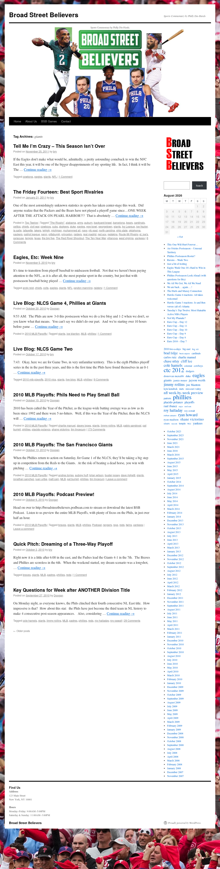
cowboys (28, 176)
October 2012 (174, 563)
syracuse (18, 238)
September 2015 (175, 458)
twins (129, 525)
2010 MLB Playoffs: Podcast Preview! (53, 494)
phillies (92, 333)
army (80, 222)
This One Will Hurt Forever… (182, 244)
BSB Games (49, 121)
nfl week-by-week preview (183, 393)
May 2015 (172, 470)
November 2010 (175, 644)
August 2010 (173, 656)
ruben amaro (170, 415)
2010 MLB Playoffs (36, 333)
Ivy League (128, 226)
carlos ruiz (170, 357)
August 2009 (173, 702)
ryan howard (187, 415)
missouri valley (193, 388)
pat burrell (73, 479)
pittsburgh (54, 234)
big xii (195, 349)
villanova (112, 238)
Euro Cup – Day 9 (176, 333)
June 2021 (172, 443)
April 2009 (172, 718)
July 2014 (172, 493)
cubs (55, 226)
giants (47, 176)
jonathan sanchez (23, 479)
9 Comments (101, 379)
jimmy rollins (108, 425)
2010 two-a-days (172, 349)
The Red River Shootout (70, 238)
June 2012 (172, 578)
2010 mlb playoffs (33, 379)
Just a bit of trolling (177, 263)
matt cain (54, 479)
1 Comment (65, 176)
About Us (31, 121)
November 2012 (175, 559)
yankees (140, 238)
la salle (17, 230)
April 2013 (172, 543)
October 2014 (174, 481)
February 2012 (174, 590)
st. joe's (143, 234)
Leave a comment (116, 479)
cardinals (139, 222)
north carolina (107, 230)
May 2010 (172, 667)
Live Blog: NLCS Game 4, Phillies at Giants (59, 303)
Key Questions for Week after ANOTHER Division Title (71, 590)
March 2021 (173, 446)
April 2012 (172, 582)
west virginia (126, 238)
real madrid (89, 234)
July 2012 (172, 574)
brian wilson (96, 475)
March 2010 (173, 675)
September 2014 (175, 485)
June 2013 (172, 539)
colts (46, 288)
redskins (113, 234)
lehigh (46, 230)
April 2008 (172, 756)
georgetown (105, 226)
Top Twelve (31, 222)
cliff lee (186, 361)
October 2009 (174, 694)
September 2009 (175, 698)
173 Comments (96, 429)
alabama (71, 222)
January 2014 (174, 516)
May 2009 (172, 714)
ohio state (122, 230)
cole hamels (30, 620)
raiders (78, 234)
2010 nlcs (50, 379)
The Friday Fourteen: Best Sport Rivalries (58, 191)
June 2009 (172, 710)
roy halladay (102, 620)
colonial (188, 365)
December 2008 (175, 733)
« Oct (180, 236)
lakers (37, 230)
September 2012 (175, 567)
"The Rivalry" (56, 222)
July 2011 (172, 613)
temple (29, 238)
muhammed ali (72, 230)
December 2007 (175, 772)
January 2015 (174, 477)
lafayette (28, 230)
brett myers (184, 353)
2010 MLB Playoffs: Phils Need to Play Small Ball (66, 394)
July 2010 (172, 659)
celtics (17, 226)
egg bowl (91, 226)
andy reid (28, 288)
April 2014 (172, 505)
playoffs (189, 402)
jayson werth (197, 380)
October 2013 (174, 528)
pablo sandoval (132, 425)
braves (62, 525)
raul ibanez (170, 406)
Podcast (97, 525)
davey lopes (84, 425)
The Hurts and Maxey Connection (184, 291)
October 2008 (174, 741)
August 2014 (173, 489)
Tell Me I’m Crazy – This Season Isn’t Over (59, 146)
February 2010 (174, 679)
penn (44, 234)
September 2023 (175, 435)
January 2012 (174, 594)
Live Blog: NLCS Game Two (43, 348)
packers (18, 234)
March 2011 (173, 628)
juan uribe (41, 479)
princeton (66, 234)
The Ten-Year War (95, 238)
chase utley (171, 361)
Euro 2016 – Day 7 (177, 341)
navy (84, 230)
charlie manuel (67, 425)
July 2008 (172, 752)
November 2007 (175, 776)
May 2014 (172, 501)
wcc (189, 423)
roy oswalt (116, 620)
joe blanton (73, 333)
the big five (48, 238)
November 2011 (175, 601)
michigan (56, 230)
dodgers (64, 226)
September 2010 (175, 652)
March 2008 (173, 760)
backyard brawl (103, 222)
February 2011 (174, 632)
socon (174, 423)
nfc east (93, 230)
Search (199, 185)
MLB (83, 333)
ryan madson (171, 419)
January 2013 (174, 551)
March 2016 (173, 454)
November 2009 (175, 690)
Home (17, 121)
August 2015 (173, 462)
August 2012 (173, 570)
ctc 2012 (174, 370)
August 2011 (173, 609)
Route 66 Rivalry (128, 234)
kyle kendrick (170, 388)
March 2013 (173, 547)
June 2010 (172, 663)
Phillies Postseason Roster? (181, 256)
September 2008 (175, 745)
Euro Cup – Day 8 (176, 337)
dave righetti (128, 475)
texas (37, 238)
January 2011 (174, 636)
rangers (107, 525)
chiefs (25, 226)
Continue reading (38, 169)
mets (181, 388)
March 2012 (173, 586)
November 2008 (175, 737)
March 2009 (173, 721)
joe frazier (142, 226)
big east (186, 349)
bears (129, 222)
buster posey (112, 475)
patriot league (32, 234)
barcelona (119, 222)
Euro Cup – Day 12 (177, 322)
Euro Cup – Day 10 (177, 329)
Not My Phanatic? (176, 318)
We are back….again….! (179, 287)
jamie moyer (180, 380)
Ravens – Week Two (177, 260)
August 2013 (173, 532)
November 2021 (175, 439)
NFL (54, 176)
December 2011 (175, 597)
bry (55, 151)
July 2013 (172, 536)
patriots (167, 398)
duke (73, 226)
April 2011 (172, 625)
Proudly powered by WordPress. (184, 822)
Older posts (21, 631)
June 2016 (172, 450)
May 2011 (172, 621)
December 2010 (175, 640)
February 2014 (174, 512)
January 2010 (174, 683)
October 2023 (174, 431)
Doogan (55, 308)
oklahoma (135, 230)
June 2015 (172, 466)
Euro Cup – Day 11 (177, 325)
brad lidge (171, 353)
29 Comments (132, 620)
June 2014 (172, 497)
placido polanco (41, 429)
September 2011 (175, 605)
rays (115, 525)
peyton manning (83, 288)
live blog (71, 379)
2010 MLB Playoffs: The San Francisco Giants (63, 444)
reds (122, 525)
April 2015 (172, 474)
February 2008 (174, 764)
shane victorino (61, 429)
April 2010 (172, 671)
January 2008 (174, 768)
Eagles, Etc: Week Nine (38, 257)
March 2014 (173, 508)
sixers (167, 423)
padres (51, 574)
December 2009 (175, 687)
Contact (66, 121)
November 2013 (175, 524)
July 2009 (172, 706)
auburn (88, 222)
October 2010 (174, 648)
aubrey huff (81, 475)
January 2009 (174, 729)
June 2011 (172, 617)
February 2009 (174, 725)
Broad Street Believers (43, 14)
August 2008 (173, 748)
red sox (102, 234)
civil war (34, 226)
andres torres (66, 475)
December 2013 (175, 520)
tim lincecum (78, 429)
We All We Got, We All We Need (184, 283)
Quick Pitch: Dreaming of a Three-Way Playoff (63, 544)
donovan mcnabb (174, 376)
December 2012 (175, 555)
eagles (38, 176)
